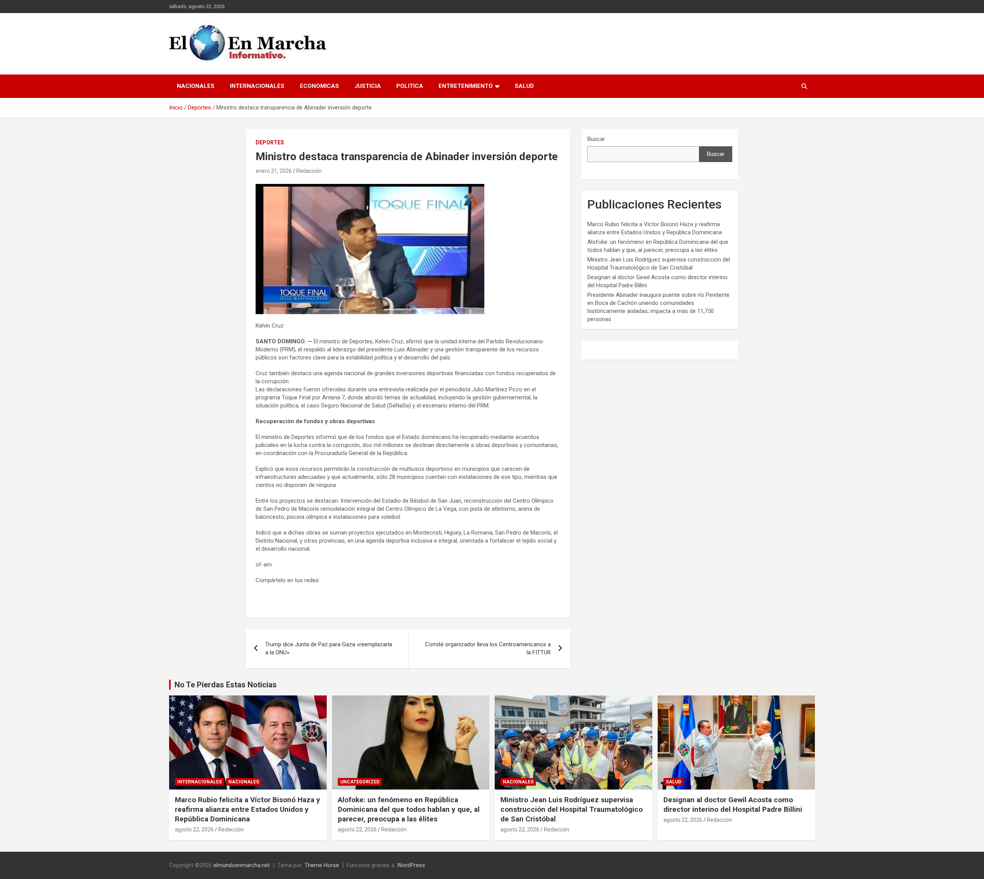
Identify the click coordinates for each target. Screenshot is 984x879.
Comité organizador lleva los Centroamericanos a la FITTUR (488, 648)
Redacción (309, 171)
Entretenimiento (466, 86)
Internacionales (257, 86)
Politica (409, 86)
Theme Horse (321, 865)
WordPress (411, 865)
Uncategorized (359, 782)
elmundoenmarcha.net (241, 865)
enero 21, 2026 (274, 171)
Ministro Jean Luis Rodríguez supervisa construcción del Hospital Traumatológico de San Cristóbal (571, 809)
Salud (524, 86)
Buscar (596, 139)
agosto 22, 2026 (194, 829)
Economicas (319, 86)
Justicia (367, 86)
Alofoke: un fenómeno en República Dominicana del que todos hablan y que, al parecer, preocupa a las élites (409, 809)
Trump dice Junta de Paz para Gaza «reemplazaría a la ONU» (328, 648)
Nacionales (195, 86)
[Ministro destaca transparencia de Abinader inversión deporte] (370, 187)
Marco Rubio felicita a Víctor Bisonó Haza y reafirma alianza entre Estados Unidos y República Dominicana (247, 809)
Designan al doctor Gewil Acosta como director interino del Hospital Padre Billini (732, 804)
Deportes (270, 142)
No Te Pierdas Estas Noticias (226, 684)
